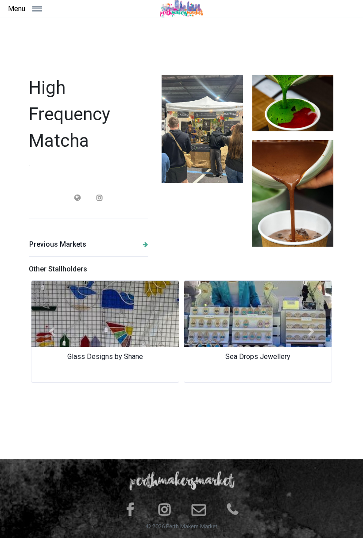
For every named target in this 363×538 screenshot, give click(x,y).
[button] (52, 331)
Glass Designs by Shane (105, 356)
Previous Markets (57, 244)
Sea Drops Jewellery (257, 356)
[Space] (181, 9)
